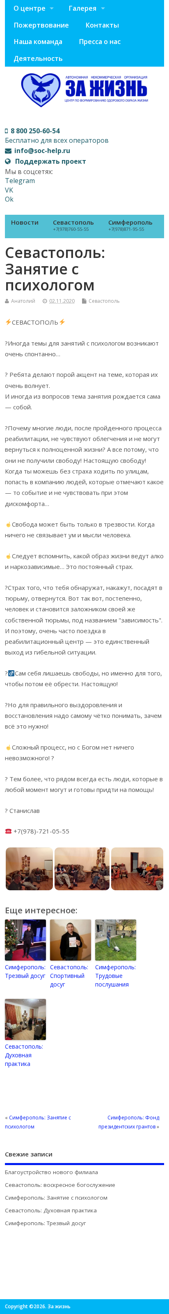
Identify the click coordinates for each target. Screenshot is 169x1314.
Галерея (82, 8)
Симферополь (130, 225)
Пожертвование (41, 25)
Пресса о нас (100, 41)
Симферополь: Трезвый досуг (25, 971)
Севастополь (73, 225)
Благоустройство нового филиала (51, 1172)
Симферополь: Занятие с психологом (56, 1197)
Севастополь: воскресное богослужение (60, 1185)
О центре (30, 8)
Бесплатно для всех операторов (57, 135)
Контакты (102, 25)
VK (9, 190)
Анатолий (23, 300)
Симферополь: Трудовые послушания (115, 975)
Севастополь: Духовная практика (24, 1055)
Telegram (20, 180)
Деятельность (38, 58)
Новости (25, 222)
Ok (9, 199)
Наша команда (38, 41)
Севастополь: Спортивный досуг (69, 975)
